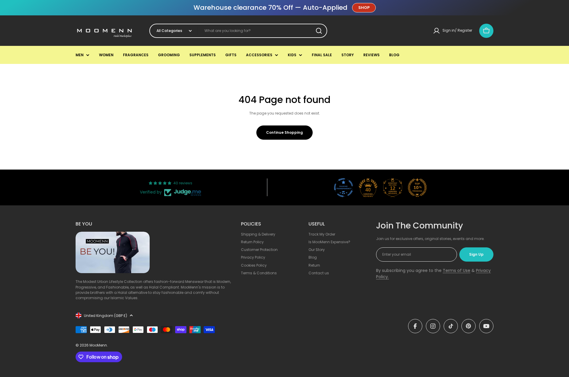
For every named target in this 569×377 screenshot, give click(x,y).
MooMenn (98, 345)
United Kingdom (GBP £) (105, 315)
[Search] (318, 30)
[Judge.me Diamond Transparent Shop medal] (343, 187)
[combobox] (238, 31)
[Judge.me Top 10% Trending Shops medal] (417, 187)
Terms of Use (456, 270)
